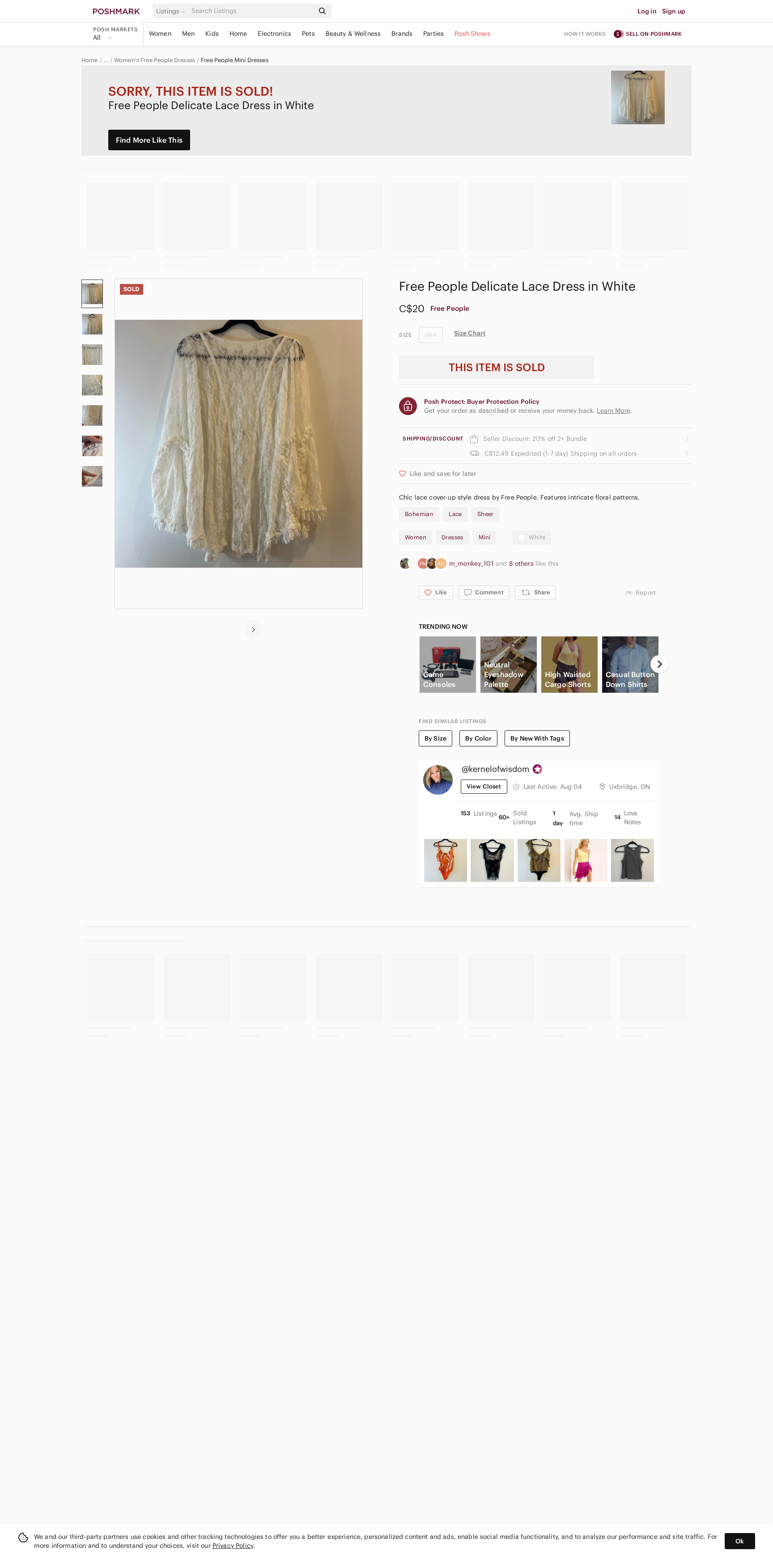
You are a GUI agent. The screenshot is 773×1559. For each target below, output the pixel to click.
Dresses (452, 537)
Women (160, 34)
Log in (647, 11)
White (537, 537)
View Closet (484, 786)
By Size (435, 738)
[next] (253, 629)
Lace (455, 514)
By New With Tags (537, 738)
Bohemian (419, 514)
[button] (172, 11)
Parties (433, 34)
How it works (585, 33)
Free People (450, 308)
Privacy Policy (232, 1546)
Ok (739, 1541)
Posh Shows (472, 34)
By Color (478, 738)
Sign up (673, 11)
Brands (401, 34)
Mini (485, 537)
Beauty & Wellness (353, 34)
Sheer (485, 514)
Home (238, 34)
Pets (308, 34)
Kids (212, 34)
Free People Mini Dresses (234, 60)
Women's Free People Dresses (154, 60)
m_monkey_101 (472, 563)
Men (188, 34)
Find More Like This (149, 140)
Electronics (274, 34)
